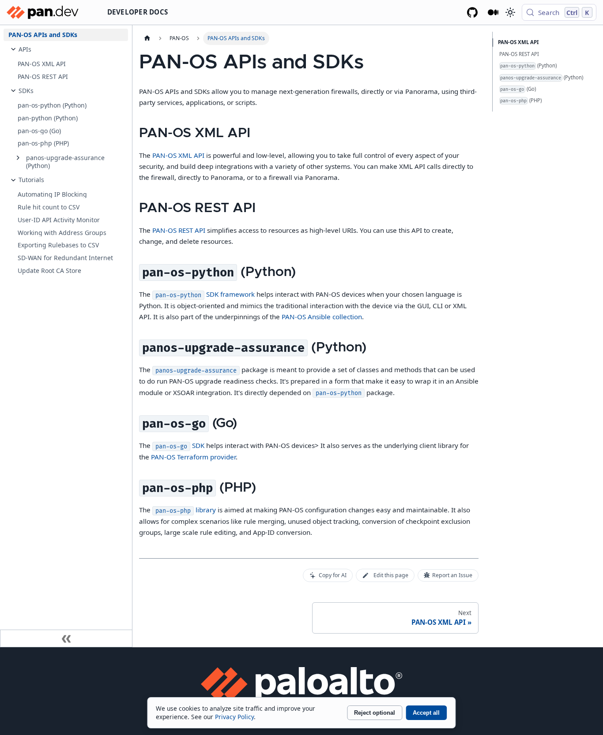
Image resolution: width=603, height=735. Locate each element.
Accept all (426, 712)
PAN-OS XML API (178, 155)
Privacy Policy (234, 717)
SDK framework (204, 294)
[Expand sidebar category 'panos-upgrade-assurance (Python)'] (18, 157)
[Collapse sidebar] (66, 638)
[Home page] (147, 38)
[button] (70, 49)
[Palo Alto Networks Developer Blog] (493, 12)
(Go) (518, 89)
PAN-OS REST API (178, 230)
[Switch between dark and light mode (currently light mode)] (509, 12)
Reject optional (374, 712)
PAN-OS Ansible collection (322, 316)
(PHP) (521, 100)
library (185, 509)
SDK (179, 445)
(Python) (528, 65)
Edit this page (390, 575)
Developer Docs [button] (137, 11)
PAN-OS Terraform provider (193, 456)
